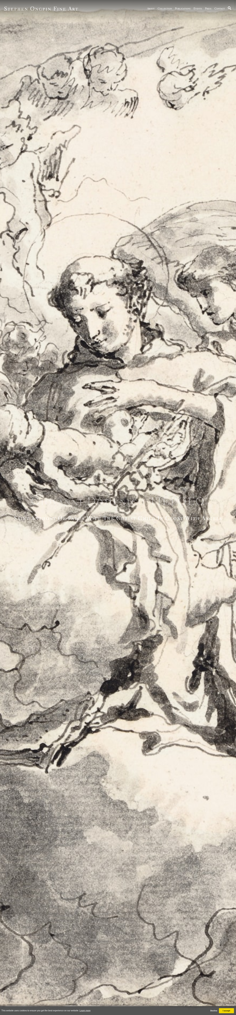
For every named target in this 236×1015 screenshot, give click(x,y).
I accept (226, 1011)
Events (198, 8)
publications (183, 8)
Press (208, 8)
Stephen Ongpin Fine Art (41, 9)
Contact (219, 8)
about (151, 8)
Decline (213, 1011)
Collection (165, 8)
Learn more (85, 1010)
